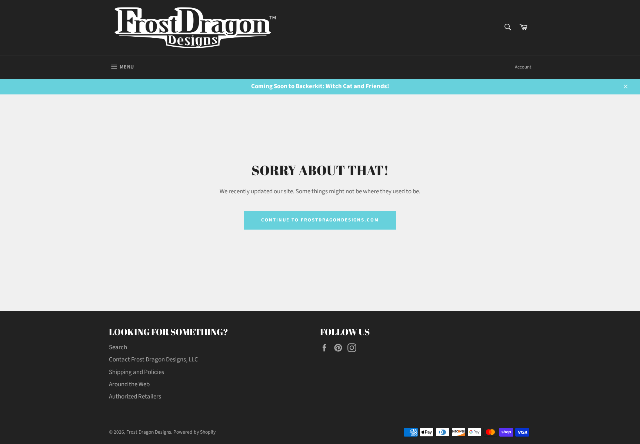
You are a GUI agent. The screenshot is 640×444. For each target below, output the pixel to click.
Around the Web (129, 384)
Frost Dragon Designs (148, 431)
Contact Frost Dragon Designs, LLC (153, 359)
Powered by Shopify (194, 431)
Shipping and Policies (136, 372)
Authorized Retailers (135, 396)
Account (523, 67)
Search (118, 347)
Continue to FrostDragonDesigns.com (320, 220)
